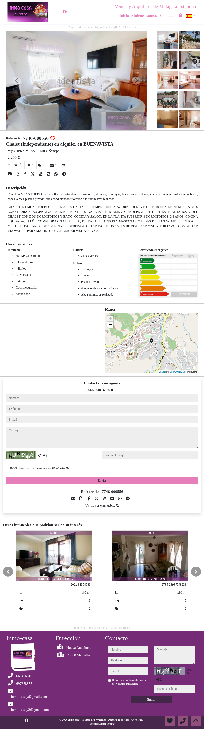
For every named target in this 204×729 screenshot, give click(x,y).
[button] (8, 572)
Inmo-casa (74, 719)
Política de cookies (119, 719)
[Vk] (49, 174)
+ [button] (110, 318)
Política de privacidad (94, 719)
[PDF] (18, 174)
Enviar (102, 480)
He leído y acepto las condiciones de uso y (40, 468)
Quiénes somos (144, 15)
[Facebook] (65, 12)
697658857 (110, 390)
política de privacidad (60, 468)
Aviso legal (137, 719)
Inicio (124, 15)
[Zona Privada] (180, 15)
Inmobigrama (107, 723)
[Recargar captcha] (40, 455)
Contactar (168, 15)
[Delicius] (41, 174)
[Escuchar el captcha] (45, 455)
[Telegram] (64, 174)
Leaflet (162, 371)
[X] (33, 174)
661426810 (93, 390)
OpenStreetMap (177, 371)
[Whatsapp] (56, 174)
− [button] (110, 324)
